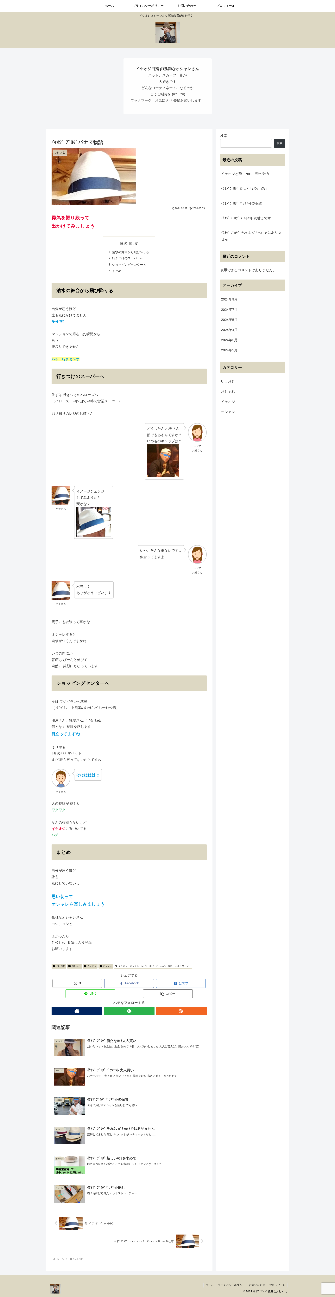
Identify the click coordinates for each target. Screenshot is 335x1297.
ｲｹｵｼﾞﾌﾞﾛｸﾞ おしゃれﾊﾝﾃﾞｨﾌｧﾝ (244, 188)
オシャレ (107, 966)
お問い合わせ (257, 1285)
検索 (223, 136)
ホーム (209, 1285)
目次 (123, 243)
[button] (168, 993)
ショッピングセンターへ (129, 264)
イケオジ (91, 966)
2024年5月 (229, 320)
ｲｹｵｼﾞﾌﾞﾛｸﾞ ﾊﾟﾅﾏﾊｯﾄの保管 (241, 203)
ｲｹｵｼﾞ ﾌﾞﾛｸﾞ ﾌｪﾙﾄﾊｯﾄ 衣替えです (246, 218)
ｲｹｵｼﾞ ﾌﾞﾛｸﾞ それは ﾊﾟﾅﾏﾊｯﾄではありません (251, 236)
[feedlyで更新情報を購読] (129, 1011)
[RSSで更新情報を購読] (181, 1011)
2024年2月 (229, 350)
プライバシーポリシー (231, 1285)
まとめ (116, 271)
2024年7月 (229, 310)
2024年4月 (229, 330)
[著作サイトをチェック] (77, 1011)
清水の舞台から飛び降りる (130, 252)
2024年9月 (229, 299)
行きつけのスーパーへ (127, 258)
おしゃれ (76, 966)
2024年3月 (229, 340)
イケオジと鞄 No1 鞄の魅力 (245, 174)
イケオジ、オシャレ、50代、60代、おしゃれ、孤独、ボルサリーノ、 (154, 966)
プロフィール (277, 1285)
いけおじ (60, 966)
